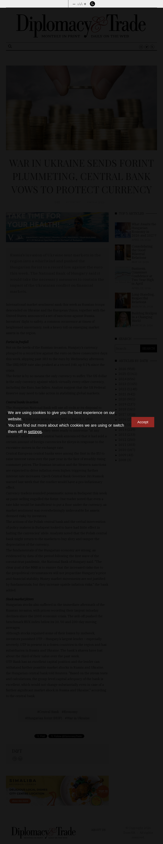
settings (35, 431)
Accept (142, 422)
